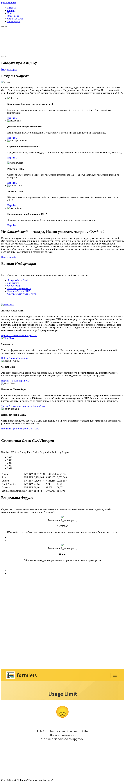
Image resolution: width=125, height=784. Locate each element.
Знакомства (13, 283)
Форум (10, 10)
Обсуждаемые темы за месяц (22, 294)
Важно (10, 13)
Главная (11, 7)
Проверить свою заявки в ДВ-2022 (19, 335)
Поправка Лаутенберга (19, 288)
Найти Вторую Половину (14, 358)
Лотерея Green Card (17, 280)
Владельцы (13, 16)
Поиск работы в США (18, 291)
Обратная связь (15, 18)
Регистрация (13, 21)
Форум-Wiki (13, 285)
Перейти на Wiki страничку (15, 380)
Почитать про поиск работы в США (20, 428)
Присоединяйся (9, 257)
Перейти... (12, 118)
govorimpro (8, 2)
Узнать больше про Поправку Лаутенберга (23, 406)
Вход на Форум (9, 69)
